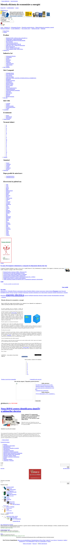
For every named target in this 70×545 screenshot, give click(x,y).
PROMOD (8, 79)
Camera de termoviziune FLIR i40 (13, 44)
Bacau (7, 188)
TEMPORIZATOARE (11, 492)
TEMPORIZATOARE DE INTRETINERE (15, 40)
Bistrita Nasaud (9, 190)
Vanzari (7, 163)
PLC (6, 291)
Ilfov (7, 215)
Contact (17, 7)
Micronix (8, 86)
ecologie (31, 295)
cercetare (49, 295)
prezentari (31, 292)
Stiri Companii (6, 67)
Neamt (7, 220)
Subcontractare (6, 449)
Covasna (8, 203)
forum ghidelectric (5, 1)
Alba (7, 184)
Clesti (7, 509)
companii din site (16, 521)
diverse (11, 292)
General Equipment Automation (13, 90)
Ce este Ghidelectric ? (15, 28)
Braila (7, 194)
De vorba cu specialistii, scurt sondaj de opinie (11, 283)
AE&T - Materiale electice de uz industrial (7, 524)
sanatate (45, 295)
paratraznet (50, 292)
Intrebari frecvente (35, 28)
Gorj (7, 209)
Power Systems (9, 85)
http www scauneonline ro (41, 541)
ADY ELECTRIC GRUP (12, 516)
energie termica (14, 312)
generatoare (42, 291)
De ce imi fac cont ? (26, 28)
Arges (7, 187)
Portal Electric (13, 540)
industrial (3, 291)
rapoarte (26, 295)
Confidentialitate (10, 7)
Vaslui (7, 232)
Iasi (7, 214)
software (25, 291)
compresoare (9, 335)
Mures (7, 219)
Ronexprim (8, 91)
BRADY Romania (10, 96)
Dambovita (8, 204)
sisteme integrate (49, 291)
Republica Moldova (31, 291)
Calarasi (8, 199)
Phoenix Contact (9, 84)
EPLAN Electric (16, 504)
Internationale (9, 116)
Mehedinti (8, 217)
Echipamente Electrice (16, 27)
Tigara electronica (10, 63)
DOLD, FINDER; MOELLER (13, 47)
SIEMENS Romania (10, 80)
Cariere (7, 108)
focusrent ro (60, 540)
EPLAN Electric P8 (10, 46)
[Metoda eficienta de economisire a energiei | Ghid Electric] (4, 10)
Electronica (8, 59)
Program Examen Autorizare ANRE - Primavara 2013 (15, 272)
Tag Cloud (3, 289)
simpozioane (25, 292)
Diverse (7, 169)
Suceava (8, 227)
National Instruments (10, 89)
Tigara (7, 496)
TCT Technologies (17, 518)
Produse (5, 32)
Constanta (8, 201)
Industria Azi (7, 27)
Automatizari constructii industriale (10, 451)
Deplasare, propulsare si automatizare (11, 456)
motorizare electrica (38, 295)
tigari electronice (14, 1)
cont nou (2, 468)
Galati (7, 206)
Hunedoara (8, 211)
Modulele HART (10, 487)
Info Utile (5, 97)
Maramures (8, 216)
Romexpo (8, 94)
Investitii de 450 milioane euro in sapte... (44, 384)
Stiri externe (8, 118)
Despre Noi (3, 7)
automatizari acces (37, 292)
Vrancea (8, 235)
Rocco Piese (42, 540)
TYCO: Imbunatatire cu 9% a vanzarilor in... (45, 393)
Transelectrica (9, 81)
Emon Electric (9, 75)
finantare (7, 292)
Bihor (7, 189)
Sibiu (7, 226)
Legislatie (8, 103)
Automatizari (9, 57)
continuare (3, 297)
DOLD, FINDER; (10, 506)
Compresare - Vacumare (8, 460)
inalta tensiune (44, 292)
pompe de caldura (26, 347)
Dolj (7, 205)
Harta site (35, 543)
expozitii (15, 292)
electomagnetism (55, 295)
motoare (37, 291)
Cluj (7, 200)
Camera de (8, 499)
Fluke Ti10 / (12, 501)
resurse (59, 291)
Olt (6, 221)
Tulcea (7, 231)
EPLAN (8, 95)
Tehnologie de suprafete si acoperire (11, 448)
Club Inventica (9, 64)
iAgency (2, 533)
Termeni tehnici (6, 119)
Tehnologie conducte (7, 459)
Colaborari (8, 167)
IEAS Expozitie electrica (11, 87)
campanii (65, 292)
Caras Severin (9, 198)
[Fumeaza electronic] (6, 262)
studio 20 (48, 540)
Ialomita (8, 212)
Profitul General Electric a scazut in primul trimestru (14, 278)
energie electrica (15, 294)
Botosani (8, 191)
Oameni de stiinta (10, 106)
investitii (3, 292)
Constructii (8, 62)
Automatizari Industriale (8, 450)
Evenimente (5, 109)
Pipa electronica (9, 41)
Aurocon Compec (10, 76)
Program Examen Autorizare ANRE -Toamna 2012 (14, 275)
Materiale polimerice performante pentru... (45, 386)
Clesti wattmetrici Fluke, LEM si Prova (14, 49)
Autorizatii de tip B (10, 177)
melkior (65, 540)
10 (27, 374)
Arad (7, 185)
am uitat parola (66, 468)
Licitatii (7, 166)
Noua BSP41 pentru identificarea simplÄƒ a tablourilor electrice (20, 409)
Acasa (2, 27)
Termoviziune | (13, 489)
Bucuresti (8, 195)
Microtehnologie (6, 447)
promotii (54, 292)
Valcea (7, 233)
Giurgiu (7, 208)
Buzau (7, 196)
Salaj (7, 225)
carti (60, 295)
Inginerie (8, 61)
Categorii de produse (5, 442)
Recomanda (24, 356)
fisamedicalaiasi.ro (36, 540)
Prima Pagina (6, 31)
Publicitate (43, 28)
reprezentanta (20, 291)
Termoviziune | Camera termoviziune (14, 39)
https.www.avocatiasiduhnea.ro (24, 540)
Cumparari (8, 164)
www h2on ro (54, 540)
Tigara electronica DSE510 (12, 43)
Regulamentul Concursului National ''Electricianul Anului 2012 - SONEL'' (19, 276)
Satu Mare (8, 224)
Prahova (8, 222)
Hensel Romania (9, 83)
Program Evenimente (5, 28)
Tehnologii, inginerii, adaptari (9, 455)
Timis (7, 230)
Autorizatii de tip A (10, 176)
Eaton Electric (9, 92)
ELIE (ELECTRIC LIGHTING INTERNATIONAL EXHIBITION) (21, 78)
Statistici (8, 104)
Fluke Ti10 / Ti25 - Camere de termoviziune (15, 45)
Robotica (5, 444)
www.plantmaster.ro (30, 541)
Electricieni (5, 170)
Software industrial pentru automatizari (11, 454)
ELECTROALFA (10, 74)
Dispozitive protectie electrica (28, 27)
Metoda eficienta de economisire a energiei (44, 27)
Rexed (49, 541)
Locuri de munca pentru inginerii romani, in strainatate (15, 274)
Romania (55, 291)
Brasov (7, 193)
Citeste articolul (5, 439)
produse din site (9, 512)
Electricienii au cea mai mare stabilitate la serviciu (14, 273)
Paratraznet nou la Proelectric (42, 390)
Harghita (8, 210)
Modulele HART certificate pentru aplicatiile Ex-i (16, 38)
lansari (62, 295)
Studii (2, 281)
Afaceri (7, 66)
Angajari (8, 165)
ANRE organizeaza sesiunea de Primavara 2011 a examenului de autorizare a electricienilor (23, 279)
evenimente (20, 292)
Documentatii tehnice (10, 107)
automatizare (60, 292)
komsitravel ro (22, 541)
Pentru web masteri (27, 543)
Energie (7, 58)
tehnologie (3, 295)
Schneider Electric (10, 73)
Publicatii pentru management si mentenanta (12, 453)
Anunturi (5, 157)
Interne (7, 115)
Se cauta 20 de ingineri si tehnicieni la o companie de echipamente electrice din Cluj (24, 265)
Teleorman (8, 228)
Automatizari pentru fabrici (9, 445)
